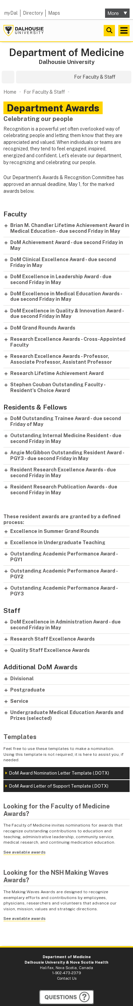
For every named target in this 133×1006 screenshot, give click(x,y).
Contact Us (66, 978)
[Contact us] (66, 997)
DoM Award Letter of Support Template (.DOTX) (58, 786)
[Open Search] (109, 30)
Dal (11, 13)
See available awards (24, 852)
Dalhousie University (23, 30)
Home (9, 92)
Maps (54, 13)
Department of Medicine (66, 52)
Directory (33, 13)
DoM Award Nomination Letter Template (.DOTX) (59, 773)
